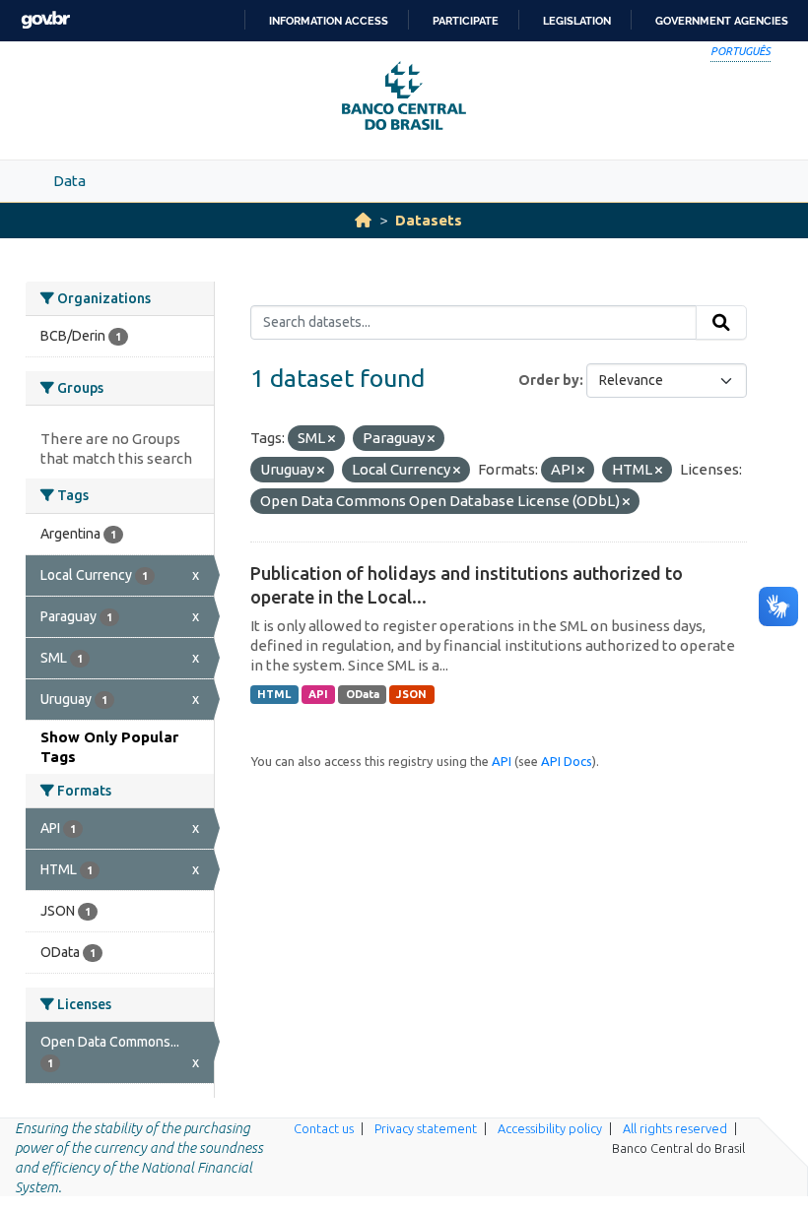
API (318, 694)
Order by (548, 380)
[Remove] (331, 439)
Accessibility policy (550, 1128)
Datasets (428, 220)
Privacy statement (425, 1128)
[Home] (363, 220)
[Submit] (721, 323)
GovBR (45, 20)
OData (362, 694)
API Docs (566, 761)
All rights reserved (675, 1128)
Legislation (577, 21)
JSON (411, 694)
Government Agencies (721, 21)
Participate (466, 21)
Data (69, 180)
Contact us (324, 1128)
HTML (274, 694)
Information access (328, 21)
